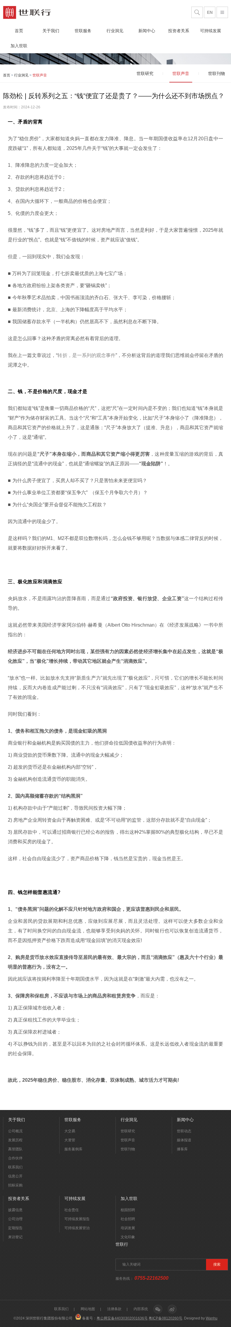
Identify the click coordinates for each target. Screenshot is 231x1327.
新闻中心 (146, 30)
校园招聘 (128, 1210)
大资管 (69, 1140)
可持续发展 (210, 30)
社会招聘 (128, 1219)
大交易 (69, 1131)
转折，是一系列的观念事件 (86, 355)
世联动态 (184, 1131)
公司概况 (15, 1131)
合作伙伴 (15, 1158)
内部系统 (141, 1309)
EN (210, 12)
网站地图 (88, 1309)
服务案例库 (73, 1149)
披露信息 (15, 1210)
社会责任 (71, 1210)
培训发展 (128, 1228)
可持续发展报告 (77, 1219)
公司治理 (15, 1219)
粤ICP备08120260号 (165, 1318)
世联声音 (128, 1140)
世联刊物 (128, 1149)
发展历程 (15, 1140)
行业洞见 (114, 30)
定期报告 (15, 1228)
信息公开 (15, 1176)
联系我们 (15, 1167)
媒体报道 (184, 1140)
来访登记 (15, 1237)
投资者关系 (178, 30)
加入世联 (19, 45)
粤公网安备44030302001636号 (122, 1318)
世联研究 (128, 1131)
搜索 (216, 1264)
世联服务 (83, 30)
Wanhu (211, 1318)
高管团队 (15, 1149)
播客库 (182, 1149)
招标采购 (15, 1185)
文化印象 (128, 1237)
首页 (19, 30)
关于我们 (50, 30)
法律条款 (114, 1309)
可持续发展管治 (77, 1228)
